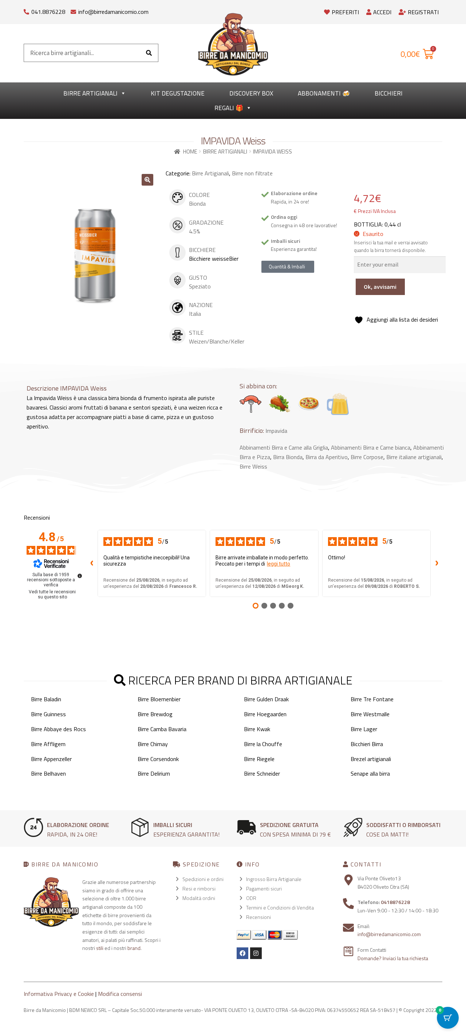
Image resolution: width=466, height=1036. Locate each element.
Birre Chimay (153, 744)
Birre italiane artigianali (414, 457)
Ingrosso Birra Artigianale (273, 879)
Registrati (423, 12)
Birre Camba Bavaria (162, 729)
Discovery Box (251, 93)
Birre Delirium (154, 773)
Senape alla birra (370, 773)
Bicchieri (389, 93)
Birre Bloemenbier (159, 699)
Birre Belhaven (48, 773)
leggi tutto (278, 564)
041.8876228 (48, 11)
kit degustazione (178, 93)
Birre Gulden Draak (266, 699)
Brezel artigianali (371, 758)
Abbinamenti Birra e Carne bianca (370, 447)
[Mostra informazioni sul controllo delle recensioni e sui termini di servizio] (80, 576)
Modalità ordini (198, 898)
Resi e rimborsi (199, 888)
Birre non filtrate (252, 173)
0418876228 (395, 902)
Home (190, 151)
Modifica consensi (120, 993)
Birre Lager (364, 729)
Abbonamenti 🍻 (324, 93)
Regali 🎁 (228, 108)
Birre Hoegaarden (265, 714)
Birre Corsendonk (158, 758)
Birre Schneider (262, 773)
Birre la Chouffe (263, 744)
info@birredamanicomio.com (113, 11)
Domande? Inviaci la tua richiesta (393, 958)
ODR (251, 898)
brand (134, 948)
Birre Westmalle (370, 714)
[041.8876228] (26, 10)
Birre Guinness (48, 714)
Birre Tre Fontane (372, 699)
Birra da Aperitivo (326, 457)
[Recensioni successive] (436, 563)
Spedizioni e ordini (203, 879)
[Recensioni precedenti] (92, 563)
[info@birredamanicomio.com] (73, 10)
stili (99, 948)
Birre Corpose (367, 457)
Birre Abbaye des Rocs (58, 729)
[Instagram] (256, 953)
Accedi (382, 12)
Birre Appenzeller (51, 758)
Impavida (276, 430)
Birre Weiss (253, 466)
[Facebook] (242, 953)
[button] (147, 180)
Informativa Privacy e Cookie (59, 993)
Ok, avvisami (380, 286)
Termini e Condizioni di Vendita (280, 907)
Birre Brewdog (155, 714)
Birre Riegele (259, 758)
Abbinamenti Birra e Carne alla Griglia (284, 447)
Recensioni (258, 917)
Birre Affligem (48, 744)
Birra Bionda (288, 457)
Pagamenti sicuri (264, 888)
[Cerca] (149, 53)
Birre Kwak (257, 729)
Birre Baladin (46, 699)
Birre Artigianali (90, 93)
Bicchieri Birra (367, 744)
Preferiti (345, 12)
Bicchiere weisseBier (213, 258)
